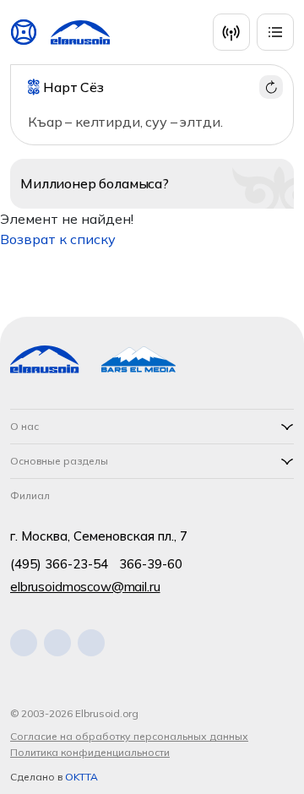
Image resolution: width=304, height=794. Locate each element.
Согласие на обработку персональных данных (129, 736)
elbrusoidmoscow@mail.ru (85, 587)
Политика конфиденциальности (90, 752)
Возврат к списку (58, 239)
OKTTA (81, 776)
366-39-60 (150, 564)
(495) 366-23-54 (59, 564)
